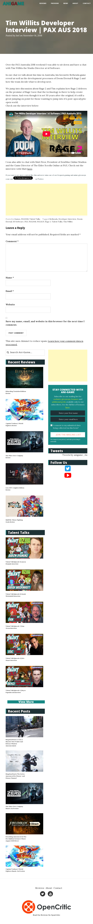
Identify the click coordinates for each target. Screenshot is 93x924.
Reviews (42, 3)
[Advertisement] (46, 200)
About (75, 3)
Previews (55, 3)
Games (17, 219)
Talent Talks (34, 219)
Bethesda (54, 219)
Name (10, 277)
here (29, 168)
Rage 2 (48, 221)
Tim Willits (68, 221)
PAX (26, 221)
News (65, 3)
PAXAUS (40, 221)
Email (10, 291)
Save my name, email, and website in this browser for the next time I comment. (45, 323)
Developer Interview (67, 219)
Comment (12, 241)
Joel (18, 35)
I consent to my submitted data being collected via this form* (67, 426)
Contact (87, 3)
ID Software (18, 221)
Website (10, 304)
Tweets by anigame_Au (74, 454)
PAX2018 (25, 219)
